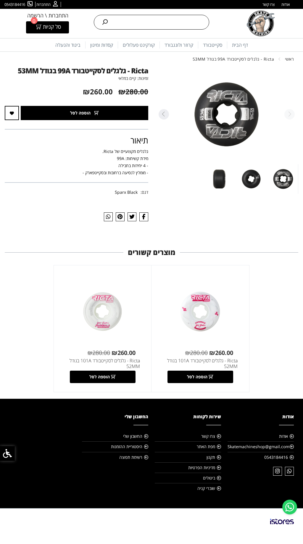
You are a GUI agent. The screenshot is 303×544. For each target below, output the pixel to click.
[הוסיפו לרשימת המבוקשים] (12, 113)
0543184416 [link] (276, 457)
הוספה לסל (81, 113)
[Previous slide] (289, 114)
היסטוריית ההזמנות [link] (126, 446)
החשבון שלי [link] (132, 436)
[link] (289, 507)
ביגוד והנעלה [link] (67, 45)
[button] (283, 179)
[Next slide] (164, 114)
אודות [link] (285, 4)
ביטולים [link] (209, 478)
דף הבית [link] (240, 45)
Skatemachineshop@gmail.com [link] (258, 446)
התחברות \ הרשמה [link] (47, 15)
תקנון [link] (211, 457)
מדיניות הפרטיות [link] (201, 467)
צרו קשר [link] (268, 4)
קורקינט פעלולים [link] (139, 45)
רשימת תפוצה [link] (130, 457)
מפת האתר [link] (206, 446)
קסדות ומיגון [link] (101, 45)
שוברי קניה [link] (206, 488)
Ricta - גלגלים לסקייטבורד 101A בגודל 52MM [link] (202, 363)
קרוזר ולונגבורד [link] (179, 45)
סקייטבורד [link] (212, 45)
